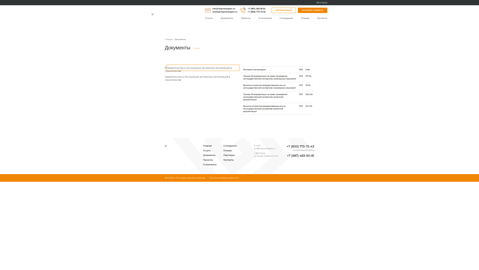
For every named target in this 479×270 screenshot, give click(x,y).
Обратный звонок (283, 10)
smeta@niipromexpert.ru (224, 12)
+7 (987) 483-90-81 (256, 9)
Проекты (246, 18)
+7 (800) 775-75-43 (256, 12)
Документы (227, 18)
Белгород (321, 2)
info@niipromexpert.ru (223, 9)
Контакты (322, 18)
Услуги (209, 18)
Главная (169, 39)
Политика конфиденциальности (224, 178)
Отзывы (305, 18)
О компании (265, 18)
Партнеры (229, 155)
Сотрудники (286, 18)
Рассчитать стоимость (312, 10)
